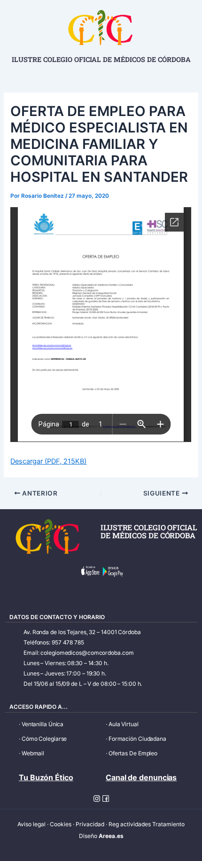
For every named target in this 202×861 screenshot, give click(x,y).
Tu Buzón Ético (46, 777)
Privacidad (90, 824)
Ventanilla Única (42, 724)
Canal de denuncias (141, 777)
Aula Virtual (124, 724)
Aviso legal (31, 824)
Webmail (33, 753)
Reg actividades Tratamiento (147, 824)
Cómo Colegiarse (44, 738)
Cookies (60, 824)
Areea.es (111, 835)
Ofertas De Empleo (133, 753)
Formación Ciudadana (137, 738)
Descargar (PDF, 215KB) (48, 461)
